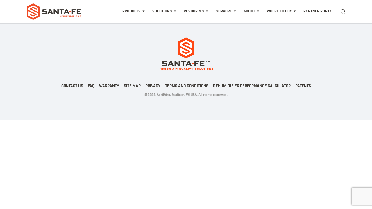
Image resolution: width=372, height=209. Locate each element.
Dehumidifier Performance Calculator (252, 86)
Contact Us (72, 86)
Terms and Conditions (186, 86)
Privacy (152, 86)
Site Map (132, 86)
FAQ (91, 86)
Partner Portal (318, 11)
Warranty (109, 86)
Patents (303, 86)
